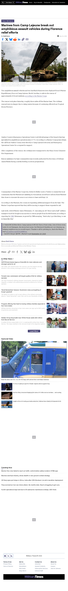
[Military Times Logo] (22, 2)
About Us (53, 564)
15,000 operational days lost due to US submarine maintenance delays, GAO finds (28, 489)
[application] (34, 359)
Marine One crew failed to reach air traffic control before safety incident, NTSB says (29, 471)
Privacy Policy (7, 564)
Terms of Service (8, 566)
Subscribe (22, 564)
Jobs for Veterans (56, 568)
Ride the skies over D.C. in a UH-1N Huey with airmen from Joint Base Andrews (25, 379)
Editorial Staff (39, 571)
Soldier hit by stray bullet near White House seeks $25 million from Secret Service (21, 319)
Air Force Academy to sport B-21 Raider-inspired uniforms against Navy (31, 383)
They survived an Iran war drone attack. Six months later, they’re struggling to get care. (30, 485)
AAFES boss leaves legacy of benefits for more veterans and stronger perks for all (21, 263)
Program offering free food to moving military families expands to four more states (23, 305)
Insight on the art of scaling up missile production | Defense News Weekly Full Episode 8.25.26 (37, 401)
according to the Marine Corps (36, 96)
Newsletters (22, 566)
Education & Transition (58, 2)
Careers (53, 566)
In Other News (6, 259)
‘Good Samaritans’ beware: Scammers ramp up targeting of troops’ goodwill (21, 291)
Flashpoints (47, 2)
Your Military (7, 21)
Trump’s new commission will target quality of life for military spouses (21, 277)
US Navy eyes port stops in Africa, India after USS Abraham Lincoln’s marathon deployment (32, 480)
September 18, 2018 (39, 234)
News (30, 2)
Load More (34, 331)
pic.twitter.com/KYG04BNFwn (16, 232)
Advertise (37, 564)
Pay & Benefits (38, 2)
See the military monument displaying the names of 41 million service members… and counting (37, 392)
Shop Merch (22, 571)
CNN (12, 216)
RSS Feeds (22, 568)
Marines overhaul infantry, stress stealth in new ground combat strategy (25, 475)
